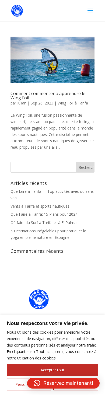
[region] (52, 355)
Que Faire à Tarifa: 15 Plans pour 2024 (44, 214)
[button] (63, 383)
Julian (21, 103)
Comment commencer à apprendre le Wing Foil (47, 95)
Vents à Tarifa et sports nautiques (39, 206)
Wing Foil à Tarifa (73, 103)
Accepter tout (52, 369)
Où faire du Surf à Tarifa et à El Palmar (44, 222)
